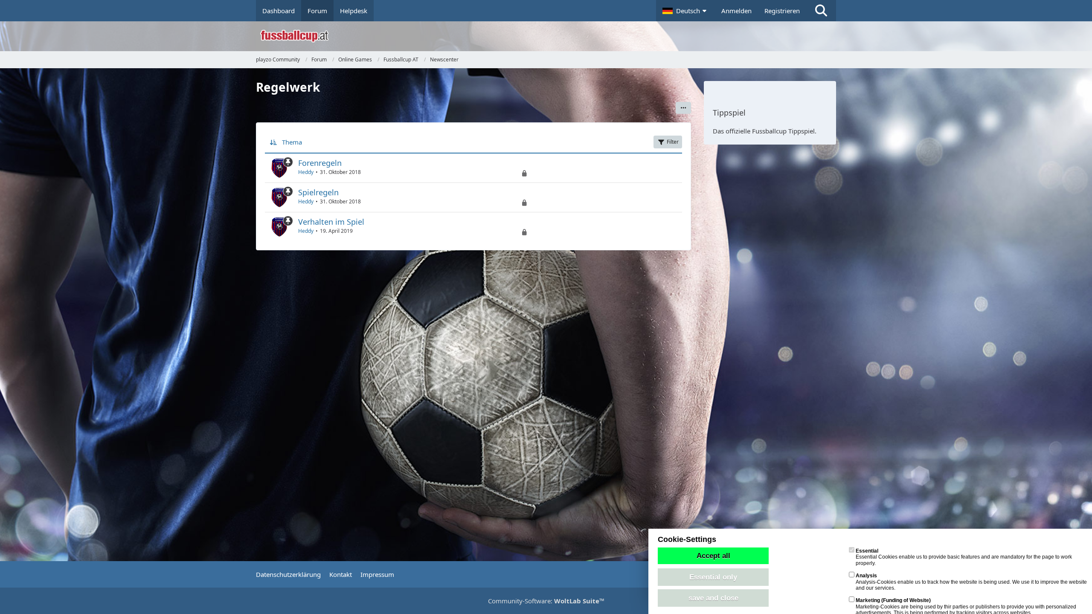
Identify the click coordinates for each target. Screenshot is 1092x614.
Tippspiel (729, 112)
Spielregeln (318, 192)
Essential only (713, 577)
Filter (673, 141)
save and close (713, 598)
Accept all (713, 555)
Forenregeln (320, 163)
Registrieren (782, 10)
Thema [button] (292, 142)
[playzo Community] (552, 36)
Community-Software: (546, 601)
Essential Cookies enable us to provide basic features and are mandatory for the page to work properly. (964, 557)
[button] (685, 10)
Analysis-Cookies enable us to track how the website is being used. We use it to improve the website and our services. (971, 582)
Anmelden (736, 10)
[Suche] (821, 10)
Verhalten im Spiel (331, 222)
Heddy (306, 172)
